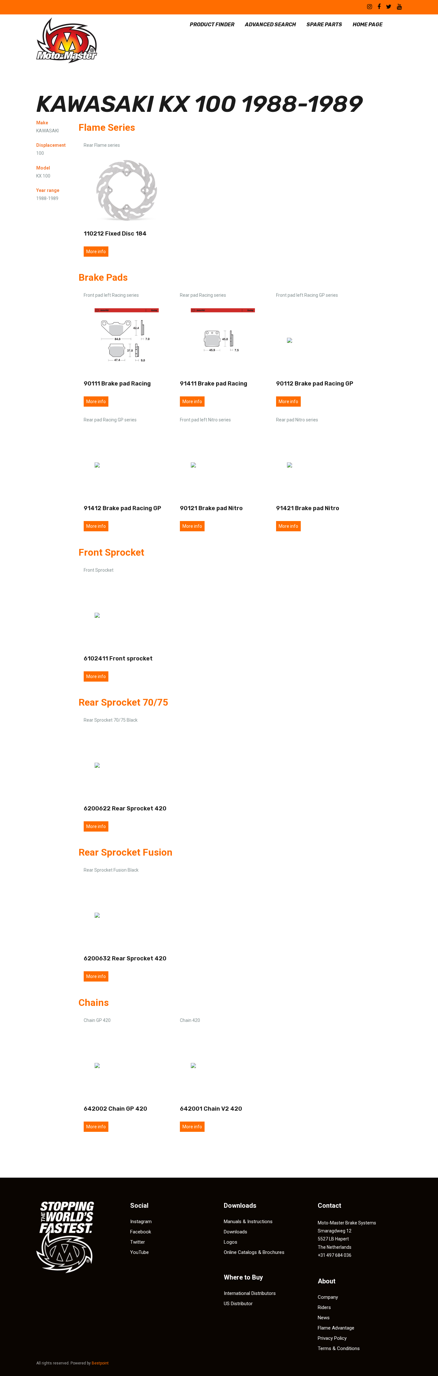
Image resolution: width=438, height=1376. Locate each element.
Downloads (235, 1232)
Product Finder (212, 24)
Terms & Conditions (339, 1348)
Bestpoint (100, 1363)
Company (328, 1297)
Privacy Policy (332, 1338)
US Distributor (238, 1303)
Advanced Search (270, 24)
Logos (230, 1242)
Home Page (368, 24)
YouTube (139, 1252)
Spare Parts (324, 24)
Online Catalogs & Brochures (254, 1252)
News (324, 1318)
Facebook (140, 1232)
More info (96, 251)
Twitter (137, 1242)
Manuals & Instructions (248, 1221)
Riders (324, 1307)
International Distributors (250, 1293)
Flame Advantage (336, 1328)
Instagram (141, 1221)
